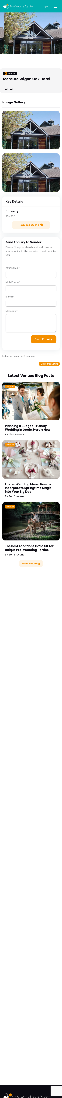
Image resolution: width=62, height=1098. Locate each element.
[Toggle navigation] (55, 6)
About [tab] (9, 89)
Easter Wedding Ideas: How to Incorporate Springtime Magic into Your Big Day (28, 488)
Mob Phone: (13, 282)
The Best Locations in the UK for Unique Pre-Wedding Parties (29, 548)
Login (45, 6)
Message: (12, 311)
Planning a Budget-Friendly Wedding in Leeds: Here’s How (27, 428)
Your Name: (13, 268)
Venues (10, 386)
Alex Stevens (16, 434)
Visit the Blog (31, 563)
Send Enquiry (43, 339)
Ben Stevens (16, 496)
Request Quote (29, 225)
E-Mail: (10, 296)
